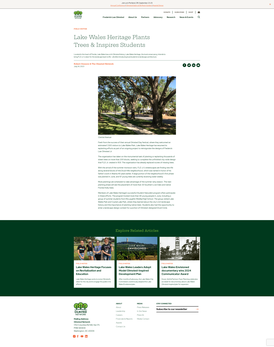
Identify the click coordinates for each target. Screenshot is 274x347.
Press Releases (143, 307)
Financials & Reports (124, 319)
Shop (191, 12)
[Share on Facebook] (184, 65)
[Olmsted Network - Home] (78, 15)
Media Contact (143, 319)
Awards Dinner (158, 5)
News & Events (186, 17)
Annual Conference (117, 5)
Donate (167, 12)
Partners (145, 17)
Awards (119, 322)
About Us (132, 17)
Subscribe (179, 12)
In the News (142, 311)
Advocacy (157, 17)
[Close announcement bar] (270, 4)
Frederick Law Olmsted (113, 17)
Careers (119, 315)
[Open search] (199, 17)
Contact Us (120, 326)
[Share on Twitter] (189, 65)
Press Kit (140, 315)
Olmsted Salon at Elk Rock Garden (139, 5)
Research (171, 17)
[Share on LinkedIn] (194, 65)
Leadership (120, 311)
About (118, 307)
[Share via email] (198, 65)
